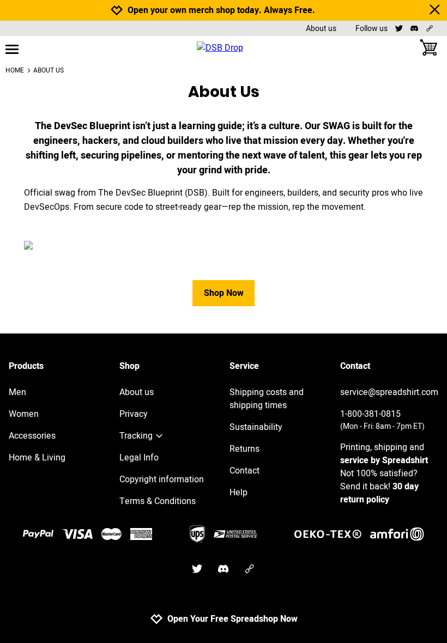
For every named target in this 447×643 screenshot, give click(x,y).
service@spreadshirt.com (389, 392)
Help (238, 492)
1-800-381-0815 (382, 420)
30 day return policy (379, 493)
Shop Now (224, 293)
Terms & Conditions (157, 501)
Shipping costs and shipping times (266, 399)
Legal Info (139, 457)
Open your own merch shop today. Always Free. (221, 10)
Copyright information (161, 479)
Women (24, 414)
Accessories (32, 435)
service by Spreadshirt (384, 460)
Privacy (133, 414)
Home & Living (37, 457)
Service (244, 366)
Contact (244, 470)
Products (26, 366)
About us (321, 28)
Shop (129, 366)
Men (17, 392)
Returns (244, 449)
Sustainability (255, 427)
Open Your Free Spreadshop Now (232, 619)
